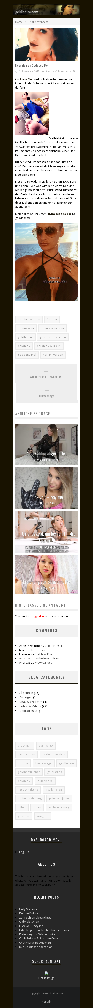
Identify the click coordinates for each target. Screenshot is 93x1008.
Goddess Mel (24, 79)
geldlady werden (49, 346)
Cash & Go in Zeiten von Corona (40, 938)
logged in (38, 616)
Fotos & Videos (30, 706)
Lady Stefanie (28, 909)
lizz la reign (54, 789)
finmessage (26, 328)
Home (19, 22)
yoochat (23, 816)
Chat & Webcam (55, 71)
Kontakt (46, 1001)
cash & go (46, 745)
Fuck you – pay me (46, 496)
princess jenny (59, 798)
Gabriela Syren (29, 921)
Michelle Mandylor (47, 658)
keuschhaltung (28, 789)
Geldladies (26, 711)
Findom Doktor (28, 913)
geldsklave (45, 781)
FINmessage (46, 396)
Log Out (24, 852)
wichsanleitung (59, 807)
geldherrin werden (53, 337)
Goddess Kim (43, 654)
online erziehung (30, 798)
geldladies (54, 772)
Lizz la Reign (46, 978)
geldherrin (25, 337)
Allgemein (26, 693)
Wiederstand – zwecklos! (46, 377)
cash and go (26, 754)
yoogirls (42, 816)
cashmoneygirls (54, 754)
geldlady (24, 346)
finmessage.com (52, 328)
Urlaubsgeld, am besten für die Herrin (48, 537)
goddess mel (27, 354)
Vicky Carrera (44, 662)
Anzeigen (25, 697)
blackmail (25, 745)
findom (52, 319)
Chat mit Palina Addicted (35, 943)
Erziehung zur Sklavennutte (46, 581)
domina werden (29, 319)
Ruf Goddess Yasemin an (36, 947)
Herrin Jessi (54, 646)
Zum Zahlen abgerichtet (46, 453)
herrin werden (53, 354)
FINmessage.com (59, 214)
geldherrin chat (29, 772)
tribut (22, 807)
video (37, 807)
